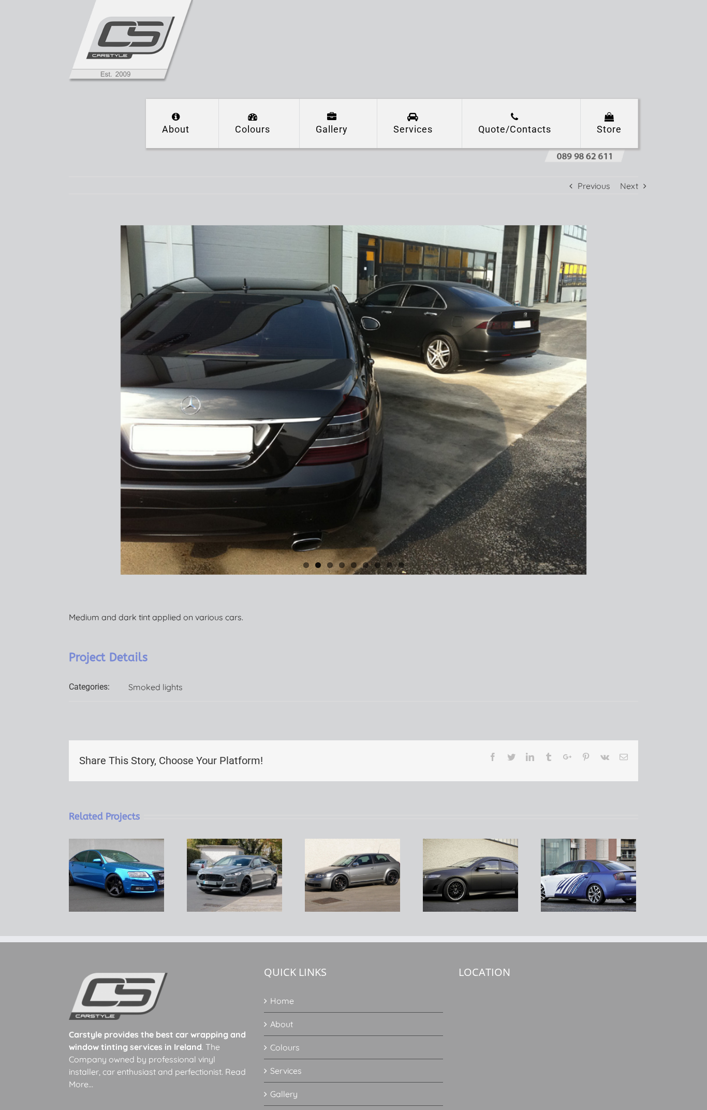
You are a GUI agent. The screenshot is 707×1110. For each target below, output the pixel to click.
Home (282, 1001)
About (281, 1024)
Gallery (284, 1094)
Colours (285, 1047)
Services (286, 1070)
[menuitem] (182, 123)
